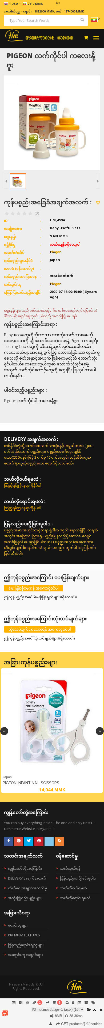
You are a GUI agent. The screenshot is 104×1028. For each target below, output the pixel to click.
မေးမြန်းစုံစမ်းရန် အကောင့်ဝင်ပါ (34, 588)
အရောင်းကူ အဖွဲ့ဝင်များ (25, 954)
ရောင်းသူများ (18, 925)
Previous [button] (4, 731)
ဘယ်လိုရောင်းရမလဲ (75, 897)
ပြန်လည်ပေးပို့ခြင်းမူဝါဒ (78, 878)
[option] (52, 730)
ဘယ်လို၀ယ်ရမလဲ (73, 888)
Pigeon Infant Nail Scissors (31, 783)
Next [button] (100, 731)
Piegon (55, 252)
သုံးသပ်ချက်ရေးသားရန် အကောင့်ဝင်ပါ (40, 629)
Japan (7, 777)
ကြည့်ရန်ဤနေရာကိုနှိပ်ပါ (22, 485)
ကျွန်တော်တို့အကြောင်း (25, 868)
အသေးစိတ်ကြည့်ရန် (52, 773)
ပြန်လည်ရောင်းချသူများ (26, 944)
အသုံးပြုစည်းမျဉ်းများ (25, 897)
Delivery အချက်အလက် (27, 878)
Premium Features (24, 935)
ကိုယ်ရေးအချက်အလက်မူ (27, 888)
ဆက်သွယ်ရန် (70, 868)
